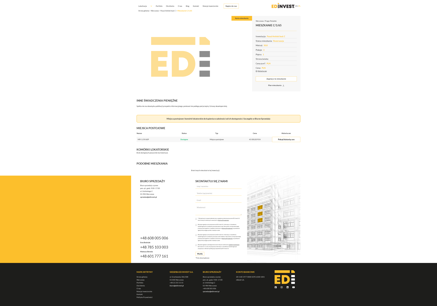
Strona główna (142, 277)
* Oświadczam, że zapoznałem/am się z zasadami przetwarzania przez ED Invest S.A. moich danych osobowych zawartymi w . (219, 219)
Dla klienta (170, 6)
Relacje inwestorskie (210, 6)
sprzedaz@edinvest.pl (211, 291)
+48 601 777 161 (154, 256)
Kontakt (196, 6)
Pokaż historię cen (286, 139)
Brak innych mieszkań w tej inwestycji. (205, 170)
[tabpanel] (194, 56)
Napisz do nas (231, 6)
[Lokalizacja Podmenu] (151, 6)
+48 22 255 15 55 (176, 283)
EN (296, 6)
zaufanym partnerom (234, 244)
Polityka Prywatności (144, 297)
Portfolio (159, 6)
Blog (187, 6)
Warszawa (140, 280)
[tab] (241, 18)
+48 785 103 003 (154, 247)
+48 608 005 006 (154, 238)
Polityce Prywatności (223, 220)
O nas (180, 6)
